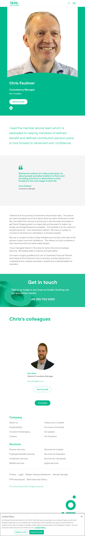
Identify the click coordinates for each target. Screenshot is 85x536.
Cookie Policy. (40, 528)
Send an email (18, 102)
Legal (20, 474)
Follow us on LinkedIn (54, 422)
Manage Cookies (20, 532)
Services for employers (54, 454)
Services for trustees (53, 449)
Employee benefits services (22, 454)
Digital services (51, 463)
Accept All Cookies (36, 532)
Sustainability (15, 427)
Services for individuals (55, 458)
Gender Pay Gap (60, 474)
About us (13, 422)
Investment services (18, 458)
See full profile (42, 389)
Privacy (12, 474)
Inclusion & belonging (19, 432)
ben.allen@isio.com (36, 381)
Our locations (50, 436)
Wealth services (16, 463)
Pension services (17, 449)
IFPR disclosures (17, 479)
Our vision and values (54, 427)
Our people (42, 403)
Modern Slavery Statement (38, 474)
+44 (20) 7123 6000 (42, 299)
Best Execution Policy (37, 479)
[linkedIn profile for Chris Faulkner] (11, 108)
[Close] (81, 516)
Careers (13, 436)
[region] (42, 524)
